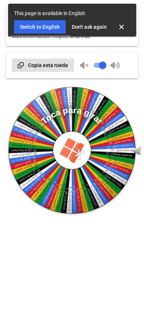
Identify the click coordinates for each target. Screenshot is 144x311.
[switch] (99, 65)
